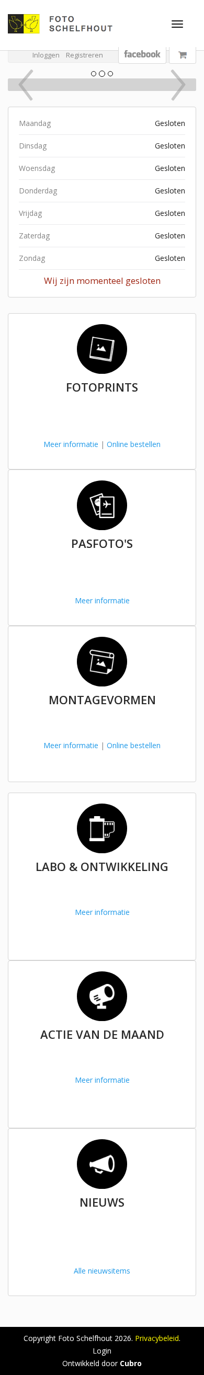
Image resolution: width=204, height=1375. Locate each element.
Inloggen (46, 55)
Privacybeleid (157, 1338)
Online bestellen (134, 444)
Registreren (84, 55)
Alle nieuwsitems (102, 1271)
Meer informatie (70, 444)
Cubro (131, 1363)
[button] (22, 84)
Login (102, 1351)
